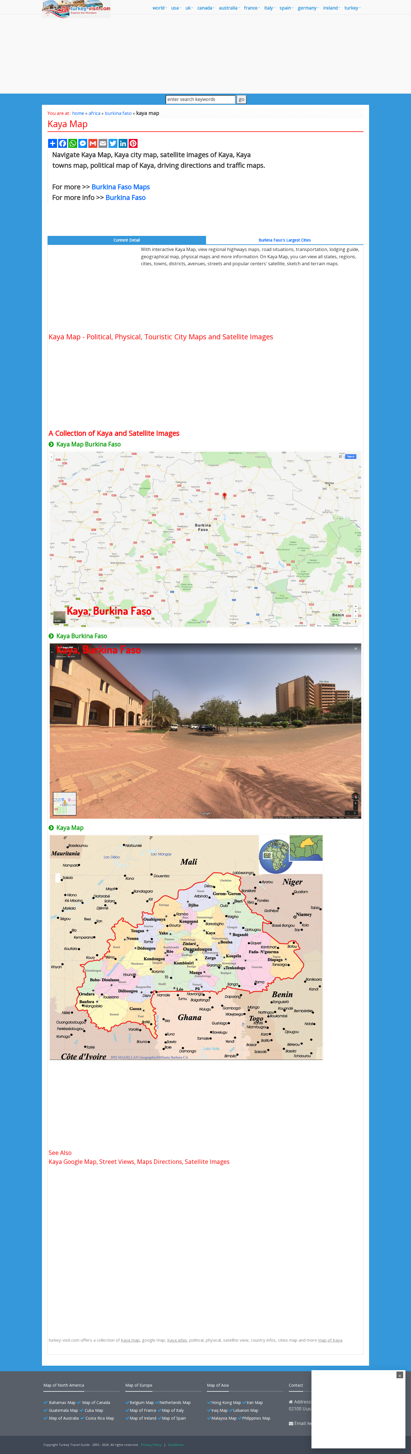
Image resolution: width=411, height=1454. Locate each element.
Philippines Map (256, 1418)
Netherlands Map (175, 1402)
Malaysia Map (224, 1418)
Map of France (143, 1410)
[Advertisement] (205, 54)
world (158, 8)
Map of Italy (173, 1410)
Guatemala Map (63, 1410)
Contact (296, 1385)
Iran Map (255, 1402)
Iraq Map (219, 1410)
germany (307, 8)
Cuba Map (94, 1410)
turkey (351, 8)
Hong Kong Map (226, 1402)
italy (268, 8)
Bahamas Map (62, 1402)
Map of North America (63, 1385)
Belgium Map (142, 1402)
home (78, 113)
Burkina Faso (126, 197)
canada (204, 8)
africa (94, 113)
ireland (330, 8)
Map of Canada (96, 1402)
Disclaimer (176, 1445)
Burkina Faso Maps (121, 186)
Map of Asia (218, 1385)
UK (188, 8)
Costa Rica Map (100, 1418)
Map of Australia (64, 1418)
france (251, 8)
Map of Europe (138, 1385)
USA (175, 8)
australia (228, 8)
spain (285, 8)
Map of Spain (174, 1418)
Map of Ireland (143, 1418)
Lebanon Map (245, 1410)
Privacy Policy (151, 1445)
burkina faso (118, 113)
